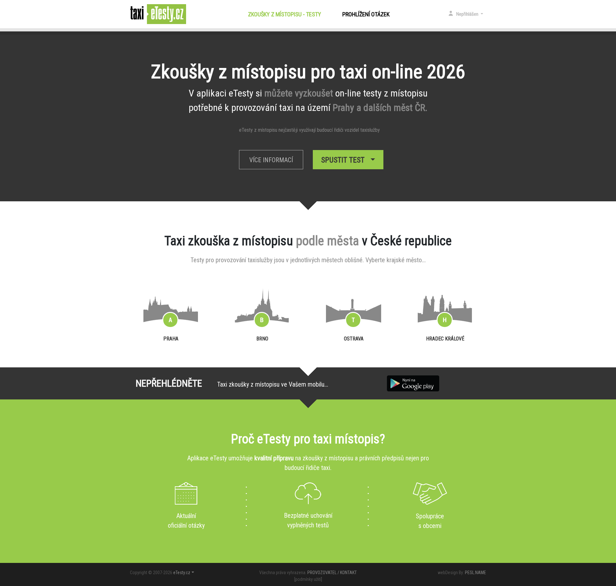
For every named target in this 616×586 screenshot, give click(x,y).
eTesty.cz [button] (181, 572)
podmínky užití (308, 579)
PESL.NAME (475, 572)
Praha (170, 339)
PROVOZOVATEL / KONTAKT (332, 572)
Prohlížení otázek (365, 14)
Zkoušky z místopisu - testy (286, 14)
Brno (262, 339)
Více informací (271, 160)
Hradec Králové (445, 339)
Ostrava (354, 339)
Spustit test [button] (344, 159)
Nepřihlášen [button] (467, 14)
